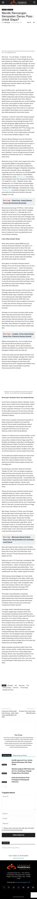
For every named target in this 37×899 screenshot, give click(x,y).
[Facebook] (3, 26)
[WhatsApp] (16, 26)
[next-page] (6, 786)
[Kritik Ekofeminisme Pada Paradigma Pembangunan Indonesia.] (6, 780)
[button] (3, 2)
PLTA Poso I (15, 687)
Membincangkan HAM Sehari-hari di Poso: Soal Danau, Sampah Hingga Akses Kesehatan (23, 771)
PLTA (27, 685)
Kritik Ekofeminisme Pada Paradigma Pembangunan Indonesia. (20, 780)
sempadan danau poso (8, 689)
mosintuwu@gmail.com (23, 882)
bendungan (10, 685)
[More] (20, 26)
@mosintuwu (18, 858)
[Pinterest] (12, 26)
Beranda (4, 7)
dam (16, 685)
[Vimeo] (23, 887)
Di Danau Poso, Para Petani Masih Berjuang (27, 712)
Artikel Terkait (6, 755)
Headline (10, 7)
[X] (8, 26)
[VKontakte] (28, 887)
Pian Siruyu (7, 22)
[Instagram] (9, 887)
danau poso (22, 685)
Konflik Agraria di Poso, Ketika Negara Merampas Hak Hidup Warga (22, 762)
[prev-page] (3, 786)
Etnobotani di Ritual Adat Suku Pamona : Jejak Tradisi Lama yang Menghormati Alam (10, 714)
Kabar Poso (10, 9)
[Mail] (13, 887)
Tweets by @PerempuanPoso (10, 847)
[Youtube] (33, 887)
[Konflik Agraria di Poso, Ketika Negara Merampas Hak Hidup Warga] (6, 762)
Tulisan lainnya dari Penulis (20, 755)
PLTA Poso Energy (7, 687)
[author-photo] (18, 732)
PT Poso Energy (24, 687)
